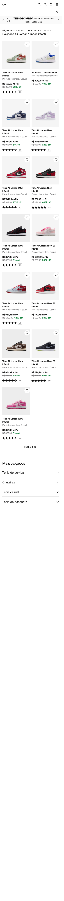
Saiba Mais (37, 21)
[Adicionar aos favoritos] (27, 44)
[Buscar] (39, 5)
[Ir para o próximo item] (59, 20)
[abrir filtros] (57, 12)
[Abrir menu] (57, 4)
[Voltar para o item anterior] (3, 20)
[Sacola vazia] (51, 5)
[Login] (45, 4)
